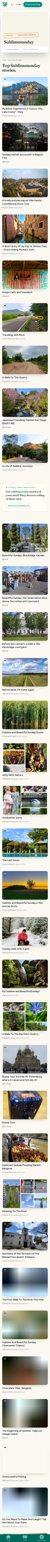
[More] (45, 4)
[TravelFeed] (4, 4)
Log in (19, 4)
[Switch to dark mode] (12, 4)
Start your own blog (17, 506)
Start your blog (33, 4)
